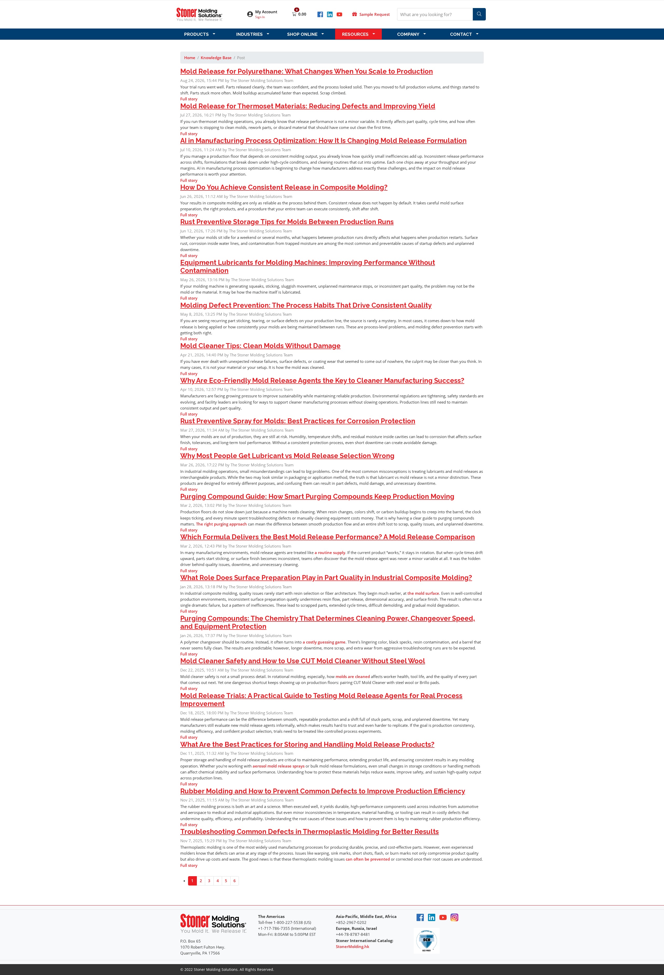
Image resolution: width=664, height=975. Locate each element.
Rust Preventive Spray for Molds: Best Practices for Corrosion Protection (297, 421)
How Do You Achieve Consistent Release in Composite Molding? (284, 187)
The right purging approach (221, 524)
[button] (265, 14)
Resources (355, 34)
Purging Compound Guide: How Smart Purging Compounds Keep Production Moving (317, 496)
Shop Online (302, 34)
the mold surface (423, 593)
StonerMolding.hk (352, 946)
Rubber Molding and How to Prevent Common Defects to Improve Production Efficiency (322, 791)
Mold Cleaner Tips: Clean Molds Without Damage (260, 346)
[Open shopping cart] (294, 14)
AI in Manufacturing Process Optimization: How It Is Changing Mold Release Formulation (323, 140)
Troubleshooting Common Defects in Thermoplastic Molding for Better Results (309, 831)
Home (189, 57)
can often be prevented (368, 859)
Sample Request (374, 14)
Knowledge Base (216, 57)
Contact (461, 34)
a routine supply (330, 552)
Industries (249, 34)
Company (408, 34)
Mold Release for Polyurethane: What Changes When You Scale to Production (306, 71)
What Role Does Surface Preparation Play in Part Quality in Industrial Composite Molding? (326, 578)
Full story (188, 98)
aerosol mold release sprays (279, 766)
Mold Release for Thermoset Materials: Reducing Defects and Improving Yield (307, 106)
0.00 (302, 14)
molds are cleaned (353, 676)
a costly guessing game (324, 642)
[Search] (479, 14)
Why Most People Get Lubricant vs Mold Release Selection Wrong (287, 456)
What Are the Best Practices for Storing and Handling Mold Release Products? (307, 744)
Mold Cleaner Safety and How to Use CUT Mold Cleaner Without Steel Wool (302, 661)
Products (196, 34)
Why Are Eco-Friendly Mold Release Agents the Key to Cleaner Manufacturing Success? (322, 380)
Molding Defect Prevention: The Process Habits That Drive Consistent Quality (306, 305)
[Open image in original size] (199, 13)
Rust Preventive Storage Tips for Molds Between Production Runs (287, 222)
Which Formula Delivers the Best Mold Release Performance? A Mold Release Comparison (327, 537)
